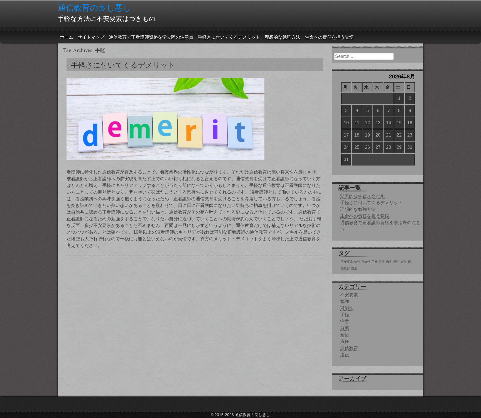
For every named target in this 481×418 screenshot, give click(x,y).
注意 (382, 261)
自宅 (389, 261)
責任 (404, 261)
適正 (354, 268)
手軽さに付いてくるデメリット (229, 37)
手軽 (375, 261)
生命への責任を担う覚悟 (329, 37)
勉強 (357, 261)
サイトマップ (91, 37)
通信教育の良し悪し (94, 7)
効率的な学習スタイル (362, 196)
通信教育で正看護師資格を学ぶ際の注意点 (151, 37)
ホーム (66, 37)
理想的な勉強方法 (282, 37)
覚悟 (396, 261)
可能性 (365, 261)
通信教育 (349, 348)
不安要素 (347, 261)
